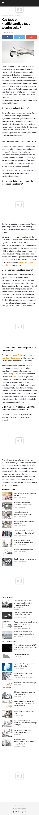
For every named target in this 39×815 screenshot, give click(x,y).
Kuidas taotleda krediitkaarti (23, 550)
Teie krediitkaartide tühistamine (25, 559)
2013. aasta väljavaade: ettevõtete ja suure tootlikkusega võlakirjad (25, 723)
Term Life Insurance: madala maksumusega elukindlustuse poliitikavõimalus (24, 704)
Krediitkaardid (19, 15)
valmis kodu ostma (13, 480)
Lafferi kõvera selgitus (21, 654)
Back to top (19, 805)
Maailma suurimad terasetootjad (25, 682)
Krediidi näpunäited (7, 15)
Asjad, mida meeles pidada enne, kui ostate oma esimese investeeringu (25, 624)
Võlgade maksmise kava (18, 374)
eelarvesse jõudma (16, 355)
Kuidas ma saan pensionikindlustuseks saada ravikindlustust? (24, 742)
